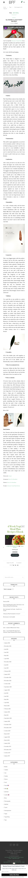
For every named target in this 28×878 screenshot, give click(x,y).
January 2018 (7, 743)
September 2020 (8, 718)
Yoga (5, 820)
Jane (4, 627)
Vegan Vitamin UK (18, 862)
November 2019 (7, 727)
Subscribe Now (14, 875)
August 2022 (7, 690)
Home (4, 7)
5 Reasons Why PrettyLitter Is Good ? (11, 613)
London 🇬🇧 (6, 794)
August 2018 (7, 737)
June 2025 (6, 652)
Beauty (14, 17)
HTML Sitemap (14, 853)
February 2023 (7, 671)
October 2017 (7, 752)
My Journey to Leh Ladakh (9, 617)
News (5, 798)
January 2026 (7, 643)
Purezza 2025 (6, 601)
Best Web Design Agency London (10, 857)
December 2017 (7, 746)
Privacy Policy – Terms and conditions (14, 850)
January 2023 (7, 674)
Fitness (6, 779)
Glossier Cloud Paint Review (14, 20)
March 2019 (6, 734)
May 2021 (6, 715)
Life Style (6, 791)
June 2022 (6, 696)
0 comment (18, 562)
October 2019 (7, 730)
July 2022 (6, 693)
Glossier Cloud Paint (17, 40)
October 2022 (7, 683)
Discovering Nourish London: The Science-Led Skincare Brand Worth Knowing (13, 605)
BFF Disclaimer (17, 852)
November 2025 (7, 646)
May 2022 (6, 699)
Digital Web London (15, 858)
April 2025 (6, 658)
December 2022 (7, 677)
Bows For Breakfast (12, 479)
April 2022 (6, 702)
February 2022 (7, 708)
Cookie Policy (10, 852)
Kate (4, 630)
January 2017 (7, 756)
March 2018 (6, 740)
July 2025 (6, 649)
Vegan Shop (7, 816)
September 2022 (8, 686)
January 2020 (7, 721)
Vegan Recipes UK (6, 862)
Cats (5, 773)
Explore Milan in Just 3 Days (13, 627)
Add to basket (15, 555)
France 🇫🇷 (6, 785)
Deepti (16, 23)
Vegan (5, 813)
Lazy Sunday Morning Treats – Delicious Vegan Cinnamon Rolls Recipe (12, 631)
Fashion (6, 776)
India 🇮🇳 (6, 788)
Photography (7, 801)
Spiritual (6, 804)
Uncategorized (7, 810)
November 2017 (7, 749)
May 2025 (6, 655)
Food (5, 782)
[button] (13, 866)
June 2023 (6, 668)
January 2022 (7, 712)
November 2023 (7, 661)
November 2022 (7, 680)
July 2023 (6, 665)
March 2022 (6, 705)
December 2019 (7, 724)
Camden (6, 769)
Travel (5, 807)
